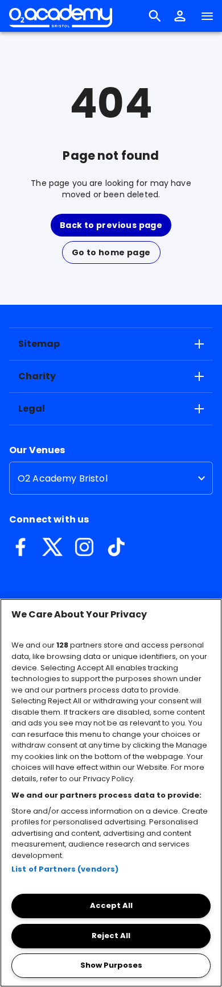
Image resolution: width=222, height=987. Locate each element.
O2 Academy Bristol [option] (63, 478)
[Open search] (154, 16)
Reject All (111, 935)
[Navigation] (207, 16)
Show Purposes (111, 965)
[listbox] (111, 478)
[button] (179, 16)
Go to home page (111, 252)
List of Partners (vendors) (64, 869)
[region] (111, 793)
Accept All (111, 905)
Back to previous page (111, 225)
